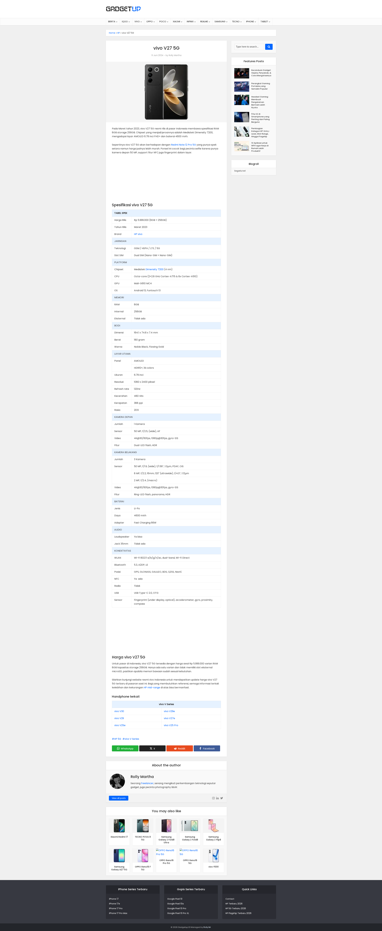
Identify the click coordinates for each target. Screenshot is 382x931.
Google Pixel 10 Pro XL (178, 913)
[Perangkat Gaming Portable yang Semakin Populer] (242, 86)
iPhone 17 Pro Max (118, 913)
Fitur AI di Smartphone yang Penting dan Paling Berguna (260, 118)
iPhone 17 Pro (116, 908)
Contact (229, 898)
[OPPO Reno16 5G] (190, 852)
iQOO (125, 21)
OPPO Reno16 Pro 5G (166, 862)
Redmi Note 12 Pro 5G (183, 144)
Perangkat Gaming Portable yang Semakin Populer (260, 86)
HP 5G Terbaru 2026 (235, 908)
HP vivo (138, 234)
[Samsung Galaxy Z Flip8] (213, 825)
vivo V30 (119, 711)
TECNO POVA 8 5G (143, 838)
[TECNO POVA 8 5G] (143, 825)
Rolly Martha (175, 55)
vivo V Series (132, 739)
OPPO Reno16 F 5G (143, 868)
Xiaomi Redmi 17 (119, 836)
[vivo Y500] (213, 855)
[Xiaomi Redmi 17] (119, 825)
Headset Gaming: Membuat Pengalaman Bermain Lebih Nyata (259, 102)
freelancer (147, 783)
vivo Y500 (213, 866)
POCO (162, 21)
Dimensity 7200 (154, 269)
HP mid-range (152, 687)
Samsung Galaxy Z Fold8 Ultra (166, 839)
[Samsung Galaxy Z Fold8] (190, 825)
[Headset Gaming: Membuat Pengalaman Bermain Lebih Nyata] (242, 100)
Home (112, 32)
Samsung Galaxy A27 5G (119, 868)
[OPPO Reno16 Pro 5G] (166, 852)
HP (118, 32)
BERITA (111, 21)
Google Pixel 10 (174, 898)
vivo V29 (119, 718)
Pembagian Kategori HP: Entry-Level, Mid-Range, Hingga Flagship (260, 132)
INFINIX (190, 21)
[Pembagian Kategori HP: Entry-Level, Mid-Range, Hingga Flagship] (242, 131)
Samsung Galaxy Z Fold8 (190, 838)
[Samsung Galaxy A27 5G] (119, 855)
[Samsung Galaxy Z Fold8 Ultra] (166, 825)
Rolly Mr (207, 927)
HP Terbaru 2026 (233, 903)
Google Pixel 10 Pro (176, 908)
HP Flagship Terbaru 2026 (238, 913)
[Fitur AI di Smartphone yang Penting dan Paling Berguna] (242, 117)
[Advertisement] (166, 180)
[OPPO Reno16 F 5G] (143, 855)
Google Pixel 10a (175, 903)
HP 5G (117, 739)
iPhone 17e (114, 903)
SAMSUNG (220, 21)
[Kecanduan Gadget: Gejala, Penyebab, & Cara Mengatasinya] (242, 73)
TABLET (264, 21)
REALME (204, 21)
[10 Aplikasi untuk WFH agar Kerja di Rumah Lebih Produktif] (242, 146)
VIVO (137, 21)
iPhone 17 (114, 898)
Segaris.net (240, 170)
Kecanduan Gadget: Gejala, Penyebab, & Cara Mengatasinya (261, 73)
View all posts (119, 798)
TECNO (235, 21)
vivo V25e (119, 725)
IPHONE (250, 21)
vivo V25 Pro (171, 725)
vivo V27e (169, 718)
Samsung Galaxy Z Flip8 (213, 838)
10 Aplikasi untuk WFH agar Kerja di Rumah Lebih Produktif (259, 147)
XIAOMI (176, 21)
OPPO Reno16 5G (190, 862)
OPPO (149, 21)
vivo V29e (169, 711)
